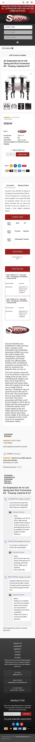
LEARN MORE (17, 646)
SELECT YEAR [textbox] (10, 27)
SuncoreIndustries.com (22, 736)
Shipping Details (23, 185)
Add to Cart (22, 154)
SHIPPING (17, 655)
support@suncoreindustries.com (17, 682)
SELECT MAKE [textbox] (10, 32)
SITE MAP (17, 658)
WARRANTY (17, 649)
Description (10, 185)
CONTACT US (17, 643)
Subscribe (26, 714)
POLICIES (17, 652)
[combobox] (18, 27)
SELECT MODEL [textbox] (11, 37)
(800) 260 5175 (17, 674)
